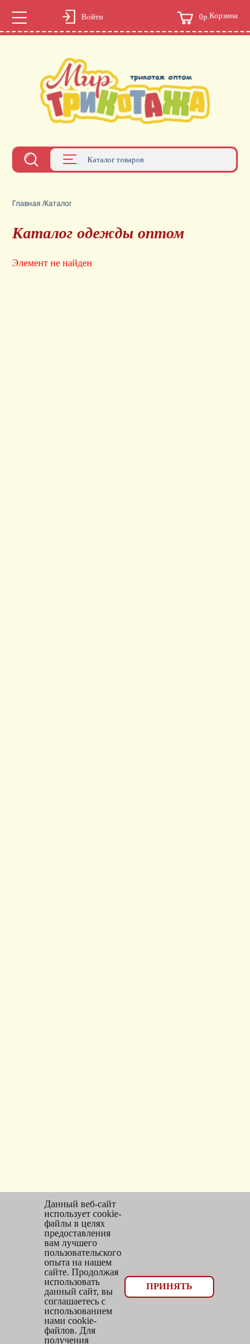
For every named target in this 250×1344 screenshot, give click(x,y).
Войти (92, 16)
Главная (26, 203)
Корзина (218, 16)
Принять (169, 1286)
